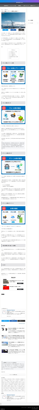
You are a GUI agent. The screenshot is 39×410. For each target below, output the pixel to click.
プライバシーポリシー (24, 407)
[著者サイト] (7, 316)
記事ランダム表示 (36, 407)
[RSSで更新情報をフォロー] (10, 316)
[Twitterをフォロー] (8, 316)
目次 (12, 49)
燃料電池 (3, 294)
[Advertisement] (13, 301)
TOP (32, 407)
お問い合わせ (29, 407)
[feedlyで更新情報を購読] (9, 316)
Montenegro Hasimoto (11, 310)
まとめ (10, 57)
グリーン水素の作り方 (12, 54)
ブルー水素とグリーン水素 (13, 51)
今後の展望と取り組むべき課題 (13, 56)
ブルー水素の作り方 (12, 52)
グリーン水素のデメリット (13, 55)
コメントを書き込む (13, 374)
